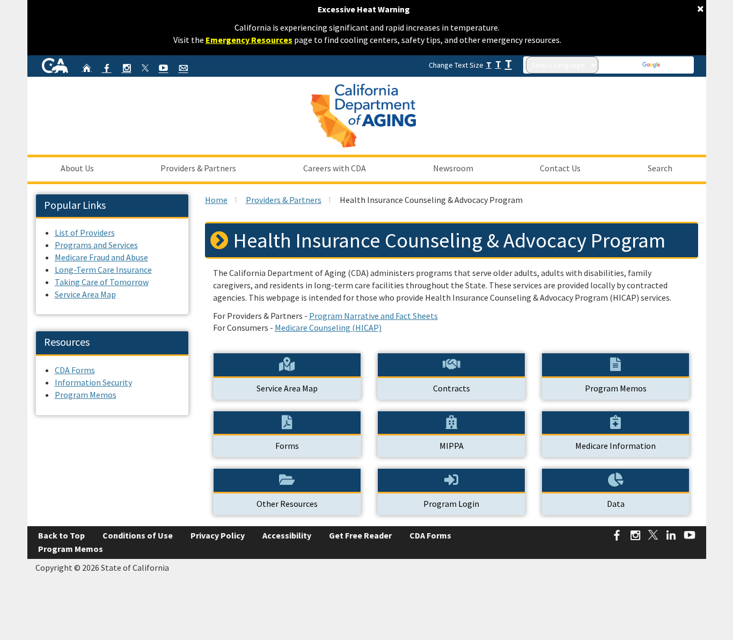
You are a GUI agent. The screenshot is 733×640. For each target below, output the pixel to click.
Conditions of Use (137, 535)
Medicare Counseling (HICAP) (328, 327)
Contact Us (560, 168)
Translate (676, 65)
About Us (77, 168)
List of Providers (85, 232)
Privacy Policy (217, 535)
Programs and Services (96, 244)
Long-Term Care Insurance (103, 269)
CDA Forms (75, 370)
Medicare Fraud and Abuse (101, 257)
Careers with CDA (334, 168)
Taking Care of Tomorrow (102, 282)
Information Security (93, 382)
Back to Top (61, 535)
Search (660, 168)
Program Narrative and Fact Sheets (373, 315)
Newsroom (453, 168)
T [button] (489, 65)
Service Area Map (85, 294)
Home (216, 199)
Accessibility (286, 535)
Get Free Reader (360, 535)
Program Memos (85, 394)
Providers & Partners (198, 168)
